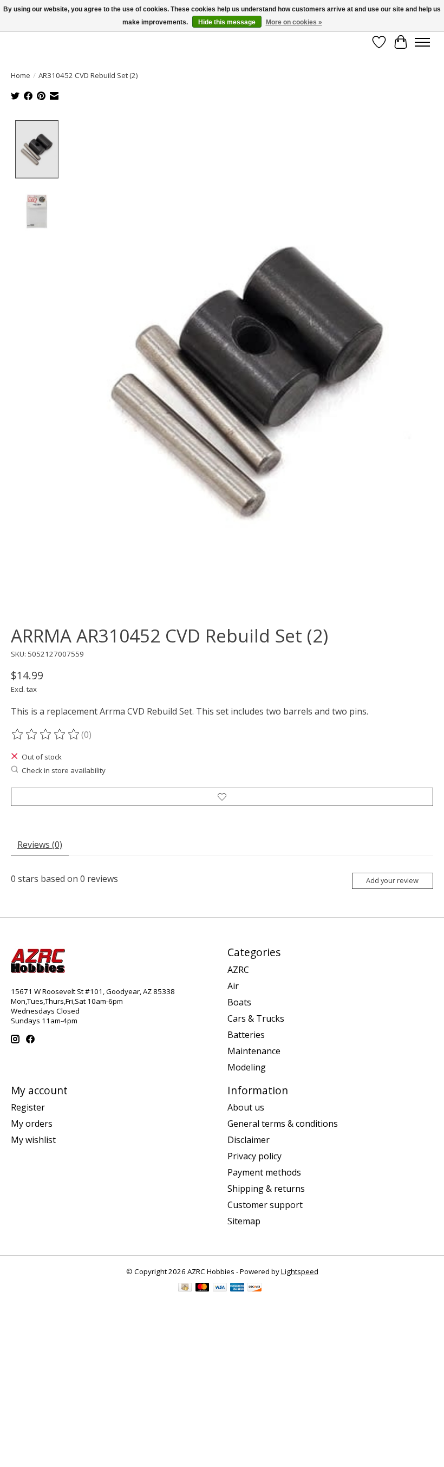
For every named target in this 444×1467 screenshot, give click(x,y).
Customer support (265, 1205)
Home (20, 75)
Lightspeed (299, 1271)
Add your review (392, 880)
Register (28, 1107)
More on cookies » (294, 22)
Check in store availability (64, 770)
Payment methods (264, 1172)
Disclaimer (248, 1140)
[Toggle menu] (422, 42)
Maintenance (253, 1051)
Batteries (246, 1035)
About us (245, 1107)
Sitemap (243, 1221)
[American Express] (237, 1288)
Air (233, 986)
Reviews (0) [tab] (39, 845)
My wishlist (33, 1140)
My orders (32, 1124)
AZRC (238, 970)
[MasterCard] (202, 1288)
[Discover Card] (254, 1288)
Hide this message (227, 22)
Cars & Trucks (255, 1018)
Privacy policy (254, 1156)
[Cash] (185, 1288)
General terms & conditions (282, 1124)
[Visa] (220, 1288)
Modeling (246, 1067)
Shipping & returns (266, 1189)
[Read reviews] (46, 734)
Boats (239, 1002)
